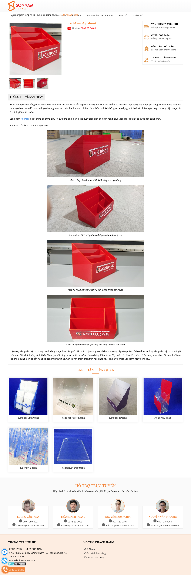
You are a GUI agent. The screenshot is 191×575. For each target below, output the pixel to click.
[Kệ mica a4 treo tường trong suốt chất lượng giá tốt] (73, 446)
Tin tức (123, 15)
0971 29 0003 (119, 521)
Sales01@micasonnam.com (30, 525)
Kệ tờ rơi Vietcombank (73, 417)
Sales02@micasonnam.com (74, 525)
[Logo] (24, 6)
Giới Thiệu (89, 549)
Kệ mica (77, 15)
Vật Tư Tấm (33, 15)
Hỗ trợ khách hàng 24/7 (161, 38)
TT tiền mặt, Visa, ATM (161, 61)
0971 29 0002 (74, 521)
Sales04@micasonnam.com (164, 525)
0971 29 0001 (29, 521)
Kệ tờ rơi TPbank (118, 417)
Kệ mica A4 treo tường (73, 467)
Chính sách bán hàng (95, 553)
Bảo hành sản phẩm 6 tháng (163, 49)
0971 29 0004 (164, 521)
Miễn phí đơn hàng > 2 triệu (163, 27)
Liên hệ (138, 15)
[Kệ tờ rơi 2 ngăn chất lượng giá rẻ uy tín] (28, 446)
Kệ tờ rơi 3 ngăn (162, 417)
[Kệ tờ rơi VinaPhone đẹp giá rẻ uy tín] (28, 396)
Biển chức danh (56, 15)
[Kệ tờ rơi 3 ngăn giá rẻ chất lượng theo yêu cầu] (163, 396)
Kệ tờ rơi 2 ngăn (28, 467)
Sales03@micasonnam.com (119, 525)
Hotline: (84, 28)
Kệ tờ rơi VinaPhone (28, 417)
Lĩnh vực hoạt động (94, 557)
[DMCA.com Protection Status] (17, 564)
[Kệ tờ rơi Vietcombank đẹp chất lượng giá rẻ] (73, 396)
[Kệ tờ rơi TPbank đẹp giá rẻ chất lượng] (118, 396)
